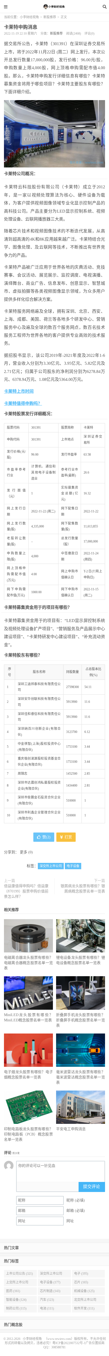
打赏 (67, 837)
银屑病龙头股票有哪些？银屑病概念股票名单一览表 (83, 888)
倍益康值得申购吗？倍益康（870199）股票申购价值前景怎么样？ (26, 891)
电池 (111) (47, 1308)
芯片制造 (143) (50, 1291)
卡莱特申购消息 (20, 27)
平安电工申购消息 (71, 1129)
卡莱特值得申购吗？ (23, 403)
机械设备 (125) (84, 1291)
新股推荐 (49, 17)
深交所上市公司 (51, 866)
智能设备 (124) (16, 1300)
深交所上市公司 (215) (51, 1275)
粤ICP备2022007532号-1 (68, 1343)
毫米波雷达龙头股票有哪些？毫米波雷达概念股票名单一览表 (80, 1077)
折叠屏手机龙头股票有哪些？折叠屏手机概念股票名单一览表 (80, 1020)
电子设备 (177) (50, 1282)
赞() (46, 837)
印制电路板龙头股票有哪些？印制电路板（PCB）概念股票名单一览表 (28, 1134)
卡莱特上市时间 (19, 391)
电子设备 (73, 866)
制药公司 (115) (16, 1308)
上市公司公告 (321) (19, 1273)
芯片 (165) (81, 1282)
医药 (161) (13, 1291)
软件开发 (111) (84, 1308)
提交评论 (91, 1186)
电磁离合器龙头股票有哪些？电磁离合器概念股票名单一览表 (28, 963)
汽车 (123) (47, 1300)
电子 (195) (81, 1273)
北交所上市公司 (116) (85, 1301)
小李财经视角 (54, 6)
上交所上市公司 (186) (17, 1283)
